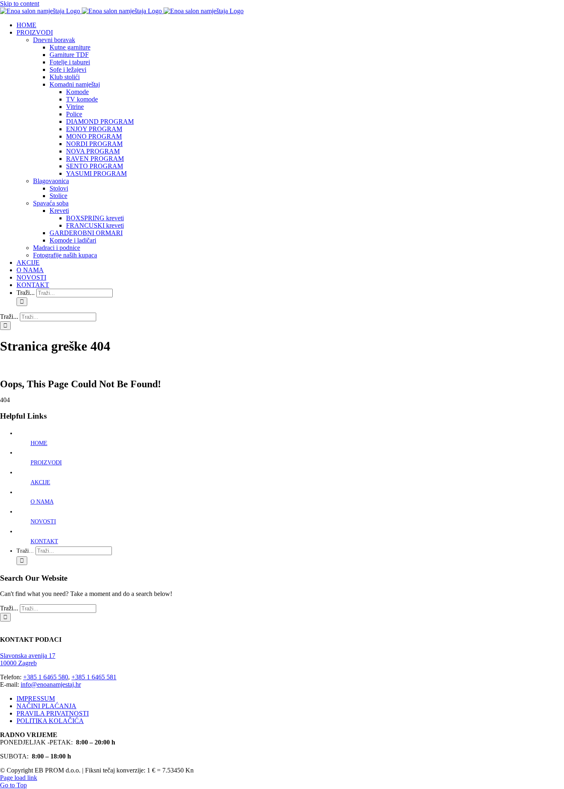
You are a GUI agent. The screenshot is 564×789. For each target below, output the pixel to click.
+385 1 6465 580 (45, 677)
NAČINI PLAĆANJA (46, 705)
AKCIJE (40, 482)
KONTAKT (44, 541)
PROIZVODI (46, 462)
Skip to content (19, 3)
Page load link (18, 777)
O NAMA (42, 502)
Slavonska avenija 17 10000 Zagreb (27, 659)
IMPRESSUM (36, 698)
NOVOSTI (43, 521)
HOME (39, 443)
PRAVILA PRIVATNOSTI (53, 713)
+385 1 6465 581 (93, 677)
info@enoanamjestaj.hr (51, 684)
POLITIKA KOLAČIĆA (50, 720)
